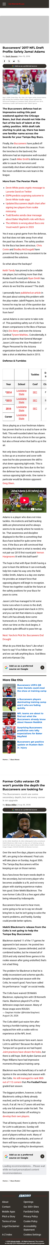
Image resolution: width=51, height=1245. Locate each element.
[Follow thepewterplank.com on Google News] (42, 668)
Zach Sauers (11, 56)
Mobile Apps (8, 1211)
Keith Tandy (9, 270)
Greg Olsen (8, 483)
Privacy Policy (31, 1216)
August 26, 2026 (10, 1015)
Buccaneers (20, 143)
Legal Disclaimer (10, 1226)
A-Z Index (7, 1234)
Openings (28, 1201)
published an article (31, 292)
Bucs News (14, 759)
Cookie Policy (30, 1221)
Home (5, 759)
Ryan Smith (34, 278)
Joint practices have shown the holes (22, 1052)
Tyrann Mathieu (20, 334)
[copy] (18, 61)
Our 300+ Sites (31, 1206)
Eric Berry (14, 330)
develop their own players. (16, 1116)
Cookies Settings (32, 1234)
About (5, 1201)
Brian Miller (11, 805)
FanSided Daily (31, 1211)
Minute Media (15, 1241)
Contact (6, 1206)
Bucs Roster (15, 1181)
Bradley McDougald (24, 249)
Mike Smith (23, 159)
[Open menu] (4, 4)
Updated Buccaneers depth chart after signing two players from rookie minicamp (25, 207)
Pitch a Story (8, 1216)
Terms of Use (9, 1221)
